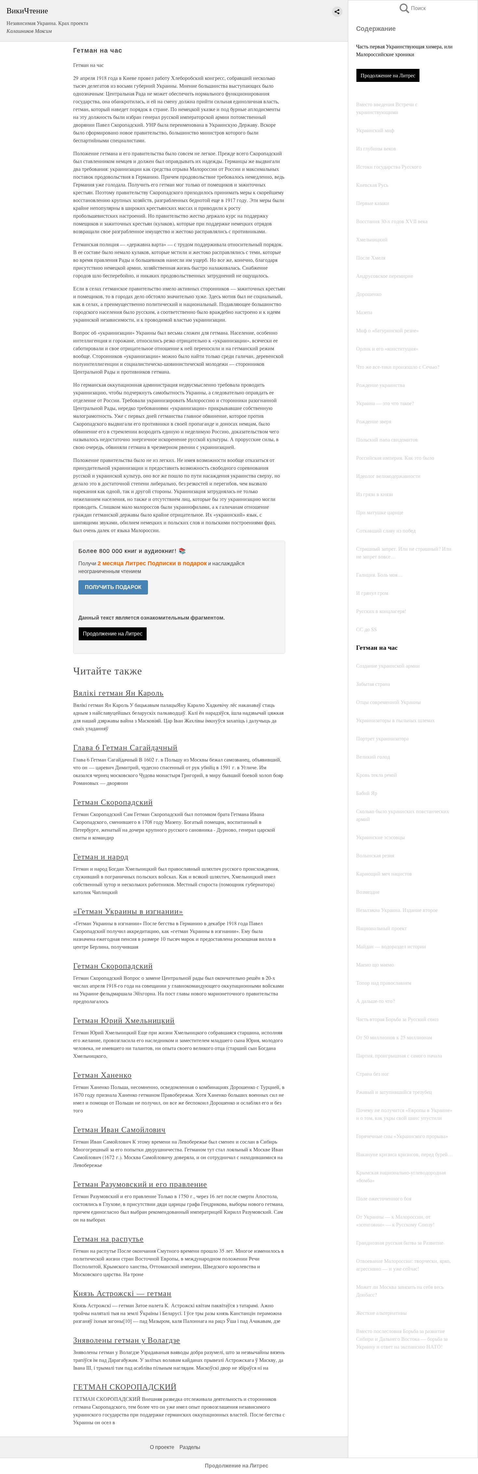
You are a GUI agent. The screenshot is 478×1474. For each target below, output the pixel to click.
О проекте (162, 1447)
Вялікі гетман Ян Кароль (118, 692)
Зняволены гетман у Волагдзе (126, 1340)
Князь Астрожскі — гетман (122, 1293)
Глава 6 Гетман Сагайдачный (125, 747)
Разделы (189, 1447)
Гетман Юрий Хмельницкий (124, 1020)
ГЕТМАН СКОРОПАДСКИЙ (124, 1386)
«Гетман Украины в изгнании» (128, 911)
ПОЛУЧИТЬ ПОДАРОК (113, 587)
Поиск (412, 8)
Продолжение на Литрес (388, 75)
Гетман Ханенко (102, 1075)
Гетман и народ (100, 856)
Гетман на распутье (108, 1238)
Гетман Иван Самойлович (119, 1129)
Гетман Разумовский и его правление (140, 1184)
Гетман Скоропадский (113, 802)
